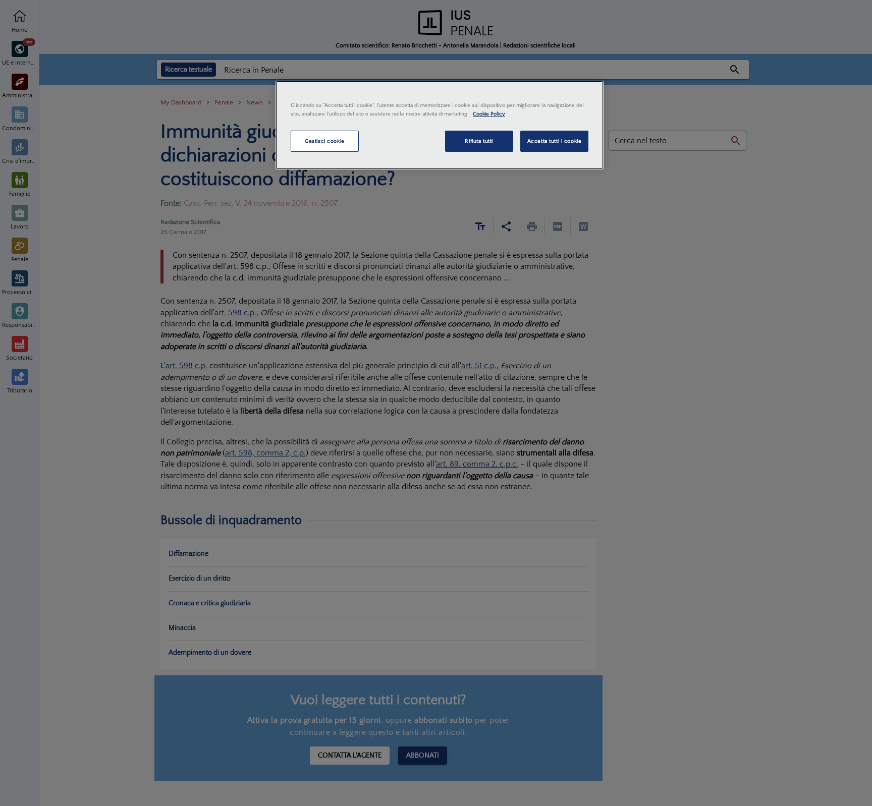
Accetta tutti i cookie (554, 141)
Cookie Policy (489, 113)
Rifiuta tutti (479, 141)
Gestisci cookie (325, 141)
